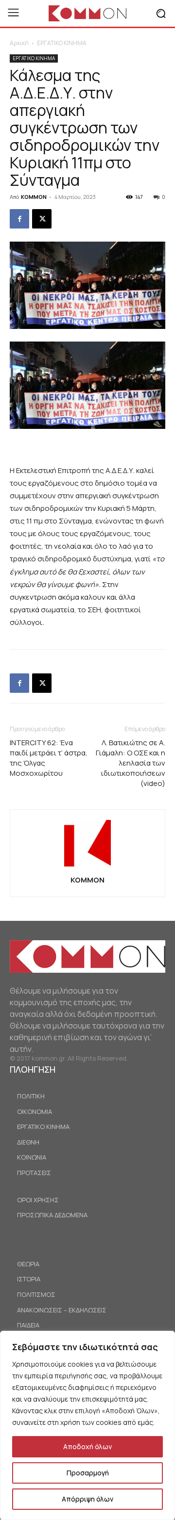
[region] (87, 1425)
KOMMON (34, 196)
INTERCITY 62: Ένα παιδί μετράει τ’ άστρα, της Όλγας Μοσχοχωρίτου (49, 757)
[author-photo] (87, 866)
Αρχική (19, 43)
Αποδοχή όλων (87, 1446)
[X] (42, 219)
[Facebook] (19, 219)
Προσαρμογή (88, 1472)
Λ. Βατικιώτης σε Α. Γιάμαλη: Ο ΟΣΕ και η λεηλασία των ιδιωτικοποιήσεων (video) (130, 762)
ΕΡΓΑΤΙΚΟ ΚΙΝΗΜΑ (62, 43)
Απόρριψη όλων (87, 1499)
